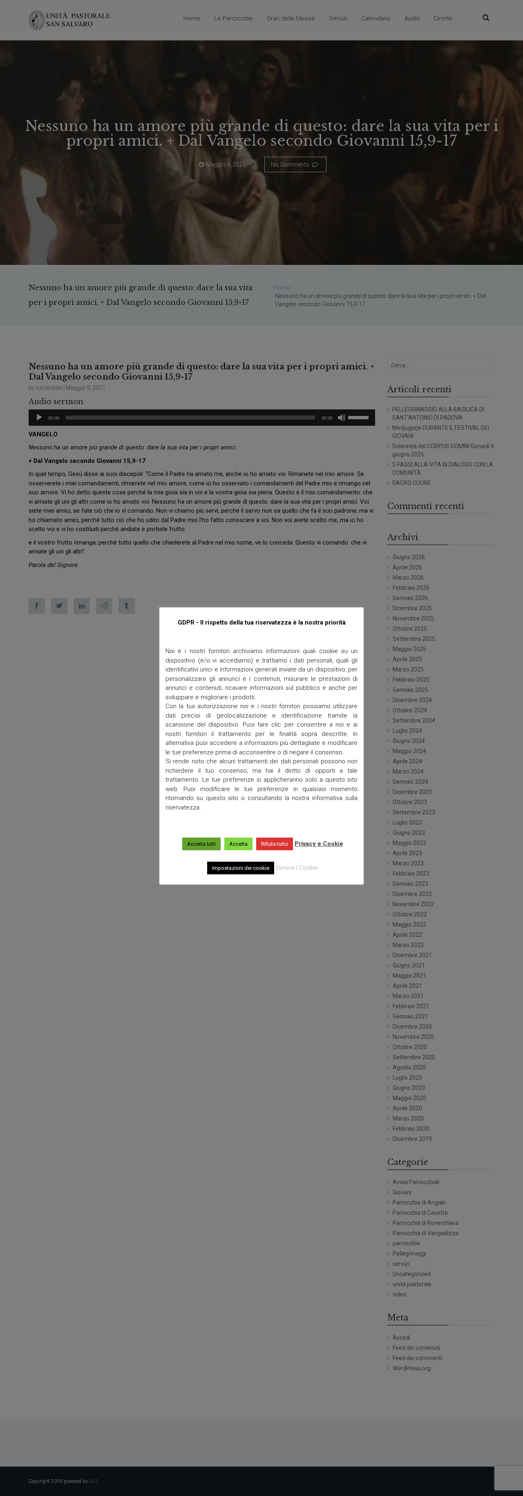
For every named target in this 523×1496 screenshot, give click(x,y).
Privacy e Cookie (319, 843)
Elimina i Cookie (297, 867)
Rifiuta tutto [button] (274, 844)
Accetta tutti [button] (201, 844)
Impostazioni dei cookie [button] (240, 868)
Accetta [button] (238, 844)
